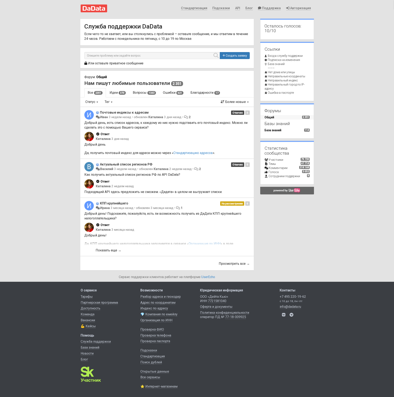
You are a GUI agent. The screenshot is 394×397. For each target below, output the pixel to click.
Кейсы (91, 326)
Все (94, 93)
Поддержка (271, 8)
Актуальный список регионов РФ (126, 164)
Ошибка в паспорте (281, 92)
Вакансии (88, 320)
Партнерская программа (99, 303)
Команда (87, 314)
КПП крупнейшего (114, 203)
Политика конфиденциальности (224, 313)
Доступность (90, 308)
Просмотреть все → (234, 264)
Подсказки (221, 8)
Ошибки (172, 93)
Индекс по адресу (154, 308)
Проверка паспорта (155, 341)
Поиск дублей (151, 362)
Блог (249, 8)
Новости (87, 353)
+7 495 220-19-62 (293, 297)
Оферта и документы (216, 307)
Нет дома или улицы (281, 72)
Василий (106, 169)
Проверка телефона (155, 335)
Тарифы (87, 297)
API (237, 8)
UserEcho (208, 277)
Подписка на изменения (284, 60)
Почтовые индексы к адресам (124, 112)
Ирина (105, 208)
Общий (101, 77)
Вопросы (144, 93)
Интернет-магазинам (161, 386)
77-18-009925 (235, 317)
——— (271, 68)
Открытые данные (154, 371)
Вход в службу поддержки (285, 55)
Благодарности (204, 93)
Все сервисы (150, 377)
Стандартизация (194, 8)
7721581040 (217, 301)
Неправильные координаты (286, 76)
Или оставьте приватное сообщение (115, 63)
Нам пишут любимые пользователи (127, 83)
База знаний (276, 64)
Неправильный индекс (283, 80)
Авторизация (300, 8)
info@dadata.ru (290, 307)
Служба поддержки (96, 341)
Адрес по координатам (157, 303)
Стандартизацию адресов (193, 153)
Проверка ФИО (152, 329)
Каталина (155, 117)
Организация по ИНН (156, 320)
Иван (104, 117)
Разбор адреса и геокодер (160, 297)
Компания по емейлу (161, 314)
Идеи (117, 93)
